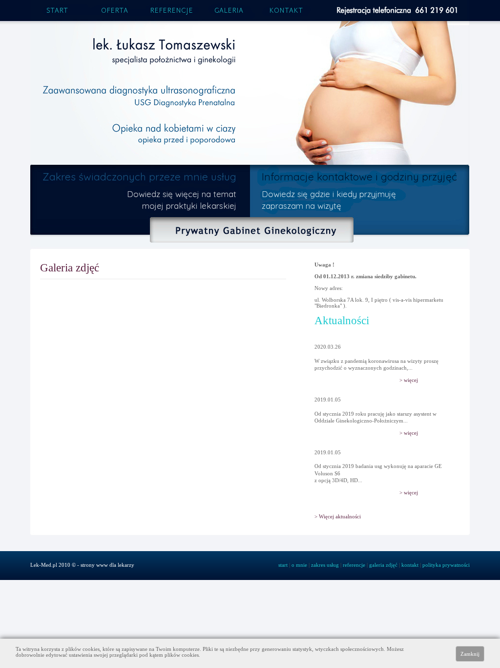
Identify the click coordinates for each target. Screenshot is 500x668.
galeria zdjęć (383, 565)
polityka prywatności (446, 565)
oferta (114, 11)
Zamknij (469, 654)
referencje (171, 11)
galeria (228, 11)
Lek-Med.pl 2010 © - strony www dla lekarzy (82, 565)
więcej (411, 380)
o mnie (299, 565)
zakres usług (325, 565)
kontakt (286, 11)
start (57, 11)
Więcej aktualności (340, 516)
